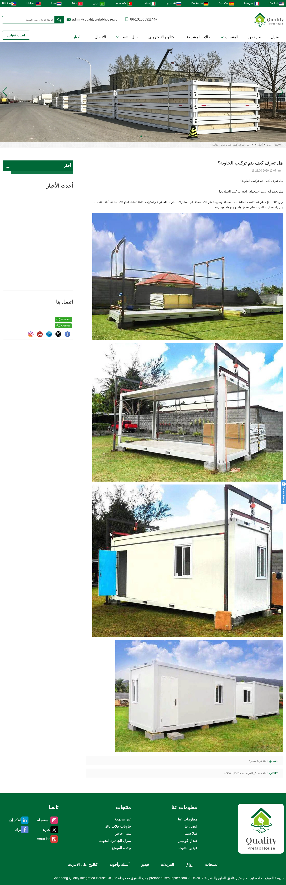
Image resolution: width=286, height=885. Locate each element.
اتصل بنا (191, 826)
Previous (4, 234)
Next (71, 234)
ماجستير (256, 878)
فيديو (145, 864)
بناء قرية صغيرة (258, 760)
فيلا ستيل (190, 833)
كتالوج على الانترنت (83, 864)
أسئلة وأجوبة (120, 864)
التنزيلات (167, 864)
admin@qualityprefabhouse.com (96, 19)
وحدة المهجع (121, 848)
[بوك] (67, 334)
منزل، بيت (272, 144)
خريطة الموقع (274, 878)
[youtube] (40, 334)
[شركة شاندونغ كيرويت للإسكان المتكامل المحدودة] (261, 828)
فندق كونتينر (187, 840)
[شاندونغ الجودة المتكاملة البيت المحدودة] (269, 19)
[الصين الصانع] (42, 172)
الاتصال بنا (98, 37)
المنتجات (231, 37)
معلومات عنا (187, 819)
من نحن (254, 37)
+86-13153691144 (143, 19)
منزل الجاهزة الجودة (115, 840)
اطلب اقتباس (16, 35)
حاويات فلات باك (118, 826)
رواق (189, 864)
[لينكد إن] (49, 334)
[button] (148, 136)
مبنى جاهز (123, 833)
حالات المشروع (198, 37)
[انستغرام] (30, 334)
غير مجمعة (122, 819)
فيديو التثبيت (187, 848)
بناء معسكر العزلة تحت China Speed (245, 773)
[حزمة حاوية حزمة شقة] (143, 91)
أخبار (76, 37)
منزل (275, 37)
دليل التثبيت (128, 37)
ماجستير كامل (238, 878)
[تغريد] (58, 334)
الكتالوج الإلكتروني (162, 37)
